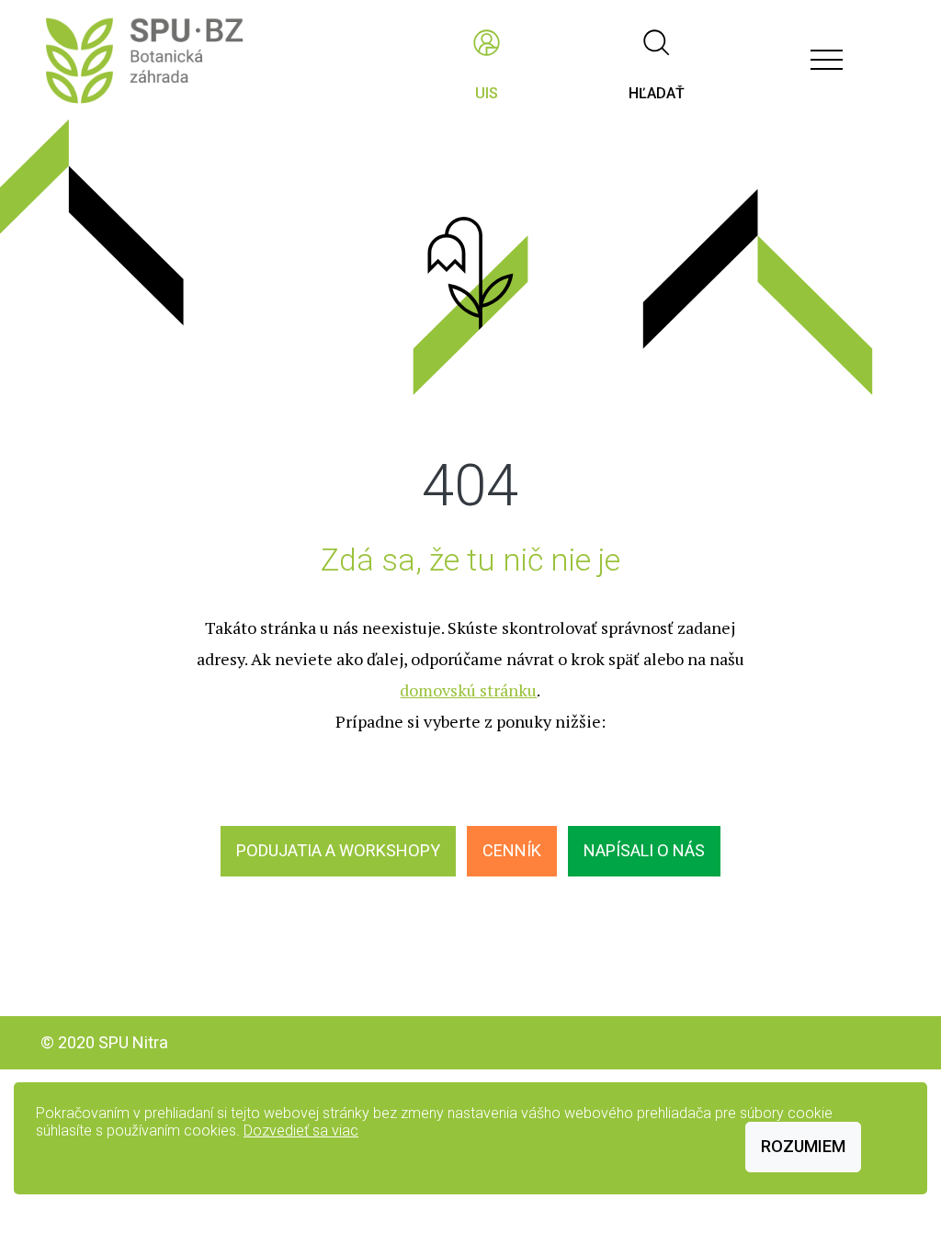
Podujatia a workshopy (338, 850)
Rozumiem (803, 1146)
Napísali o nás (644, 850)
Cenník (511, 850)
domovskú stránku (468, 690)
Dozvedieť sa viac (301, 1130)
